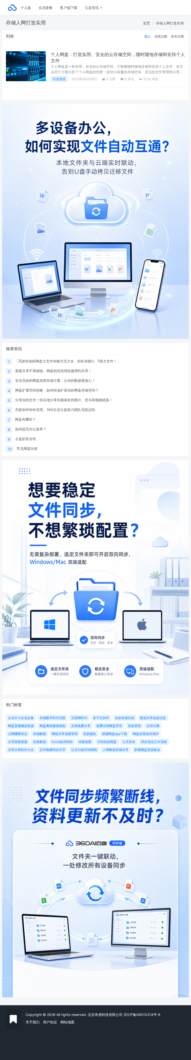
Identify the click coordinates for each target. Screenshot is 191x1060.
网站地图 (67, 1022)
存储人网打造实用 (170, 23)
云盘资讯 (92, 7)
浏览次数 (160, 36)
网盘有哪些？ (25, 419)
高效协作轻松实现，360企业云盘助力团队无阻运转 (55, 409)
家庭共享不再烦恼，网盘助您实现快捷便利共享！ (53, 371)
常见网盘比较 (27, 448)
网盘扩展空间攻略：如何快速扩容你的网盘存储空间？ (57, 390)
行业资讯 (59, 79)
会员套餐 (45, 7)
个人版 (26, 7)
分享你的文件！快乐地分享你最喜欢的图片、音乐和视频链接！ (64, 400)
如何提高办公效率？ (31, 429)
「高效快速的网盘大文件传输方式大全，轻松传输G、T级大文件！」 (67, 361)
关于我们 (33, 1022)
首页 (146, 23)
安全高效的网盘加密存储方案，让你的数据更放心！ (55, 380)
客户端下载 (68, 7)
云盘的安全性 (25, 439)
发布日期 (177, 36)
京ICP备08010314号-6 (142, 1014)
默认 (147, 36)
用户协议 (50, 1022)
